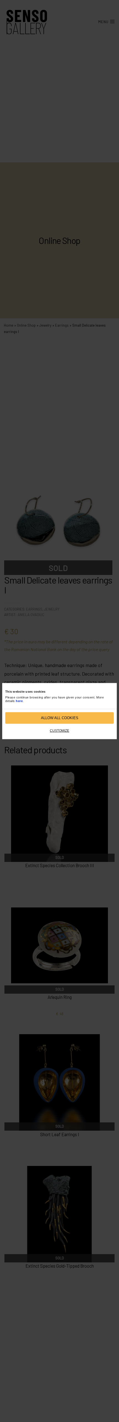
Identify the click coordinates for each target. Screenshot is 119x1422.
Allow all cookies (59, 718)
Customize (59, 730)
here (19, 701)
